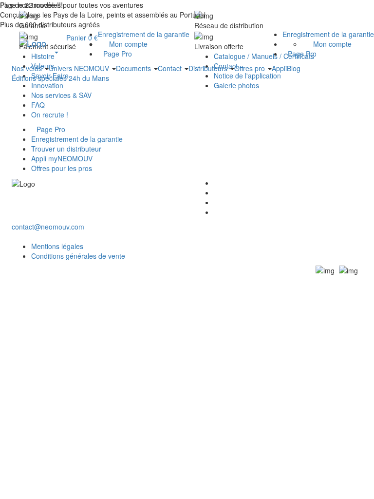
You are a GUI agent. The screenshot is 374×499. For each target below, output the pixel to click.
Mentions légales (57, 246)
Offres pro (250, 68)
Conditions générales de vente (78, 256)
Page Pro (302, 53)
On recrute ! (49, 114)
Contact (171, 68)
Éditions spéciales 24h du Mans (60, 78)
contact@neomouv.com (48, 226)
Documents (134, 68)
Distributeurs (208, 68)
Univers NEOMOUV (80, 68)
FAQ (38, 105)
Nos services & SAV (61, 95)
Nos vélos (28, 68)
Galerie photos (236, 85)
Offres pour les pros (61, 168)
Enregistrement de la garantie (328, 34)
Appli (279, 68)
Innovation (47, 85)
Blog (293, 68)
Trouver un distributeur (66, 149)
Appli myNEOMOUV (62, 158)
